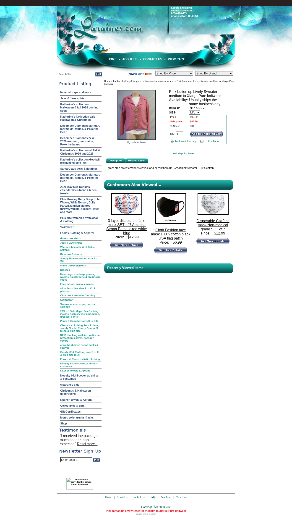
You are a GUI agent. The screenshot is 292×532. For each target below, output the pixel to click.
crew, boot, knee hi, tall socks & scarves (79, 346)
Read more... (87, 444)
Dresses (65, 270)
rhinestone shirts (70, 238)
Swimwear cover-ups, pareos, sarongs (78, 305)
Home (112, 59)
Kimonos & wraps (71, 254)
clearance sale (69, 384)
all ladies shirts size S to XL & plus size (78, 289)
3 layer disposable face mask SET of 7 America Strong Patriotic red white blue (126, 227)
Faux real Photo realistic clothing (80, 359)
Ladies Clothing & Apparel (77, 233)
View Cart (176, 59)
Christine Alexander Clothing (77, 295)
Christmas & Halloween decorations (75, 392)
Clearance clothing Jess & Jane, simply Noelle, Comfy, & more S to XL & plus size (79, 328)
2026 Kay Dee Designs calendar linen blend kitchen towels (78, 190)
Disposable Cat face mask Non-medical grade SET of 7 (213, 225)
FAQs (153, 497)
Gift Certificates (70, 411)
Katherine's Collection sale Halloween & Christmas (77, 118)
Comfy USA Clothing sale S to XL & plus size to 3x (80, 353)
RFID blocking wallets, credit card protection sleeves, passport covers (80, 338)
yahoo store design (146, 514)
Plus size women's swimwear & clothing (79, 219)
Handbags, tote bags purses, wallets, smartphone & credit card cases (80, 277)
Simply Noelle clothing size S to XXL (79, 260)
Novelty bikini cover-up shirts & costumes (79, 365)
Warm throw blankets (73, 265)
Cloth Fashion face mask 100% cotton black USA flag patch (170, 234)
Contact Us (152, 59)
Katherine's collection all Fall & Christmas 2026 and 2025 (80, 152)
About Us (130, 59)
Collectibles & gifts (72, 405)
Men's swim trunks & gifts (77, 417)
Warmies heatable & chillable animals (77, 248)
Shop (63, 423)
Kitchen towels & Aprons (75, 370)
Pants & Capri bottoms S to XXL (79, 321)
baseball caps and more (75, 92)
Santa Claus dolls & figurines (79, 168)
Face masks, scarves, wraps (77, 284)
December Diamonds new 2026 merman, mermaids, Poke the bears (77, 141)
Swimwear (67, 227)
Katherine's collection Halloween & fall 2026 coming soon (79, 107)
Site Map (166, 497)
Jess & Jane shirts (72, 98)
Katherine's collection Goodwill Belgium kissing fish (80, 161)
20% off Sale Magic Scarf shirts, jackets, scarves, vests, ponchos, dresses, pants (80, 314)
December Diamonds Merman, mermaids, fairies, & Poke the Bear (80, 129)
